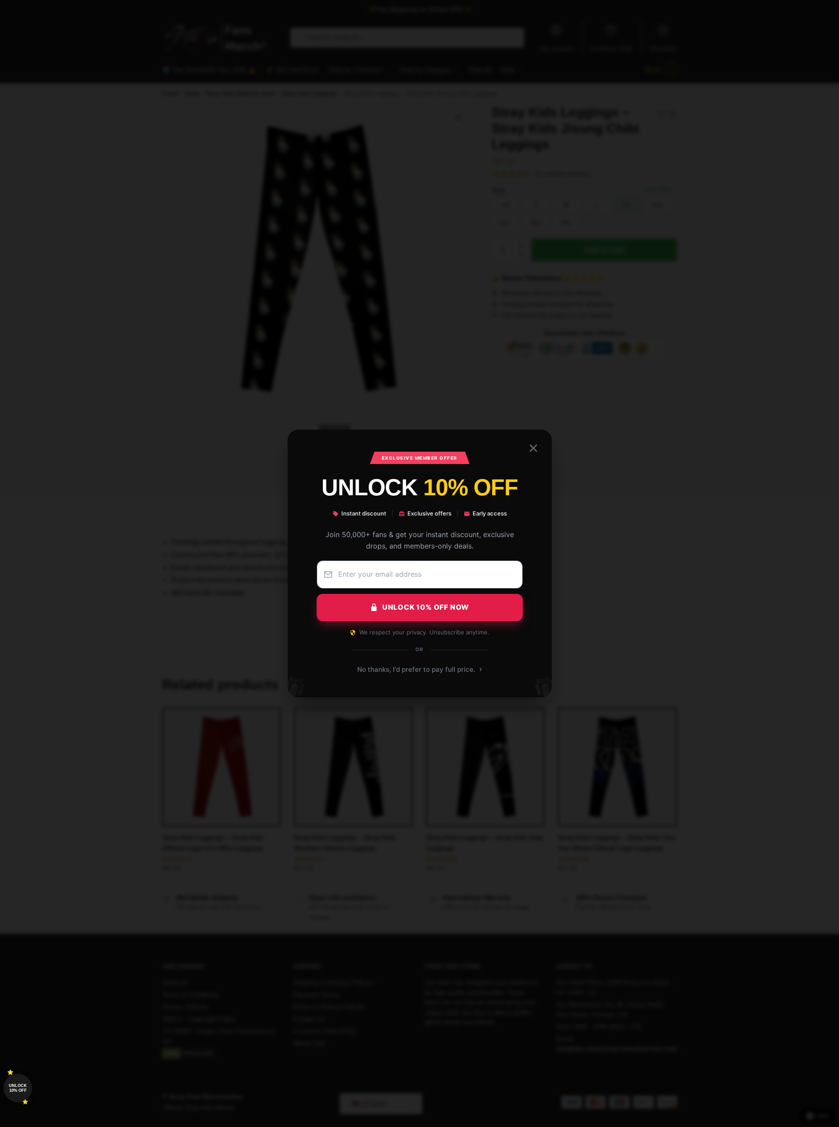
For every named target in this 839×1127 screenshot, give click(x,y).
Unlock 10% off (18, 1088)
